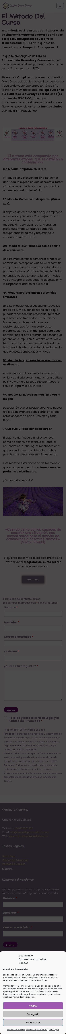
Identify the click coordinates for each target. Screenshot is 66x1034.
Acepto (33, 1005)
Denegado (33, 1014)
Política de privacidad (36, 1029)
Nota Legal (54, 1029)
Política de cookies (16, 1029)
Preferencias (33, 1022)
